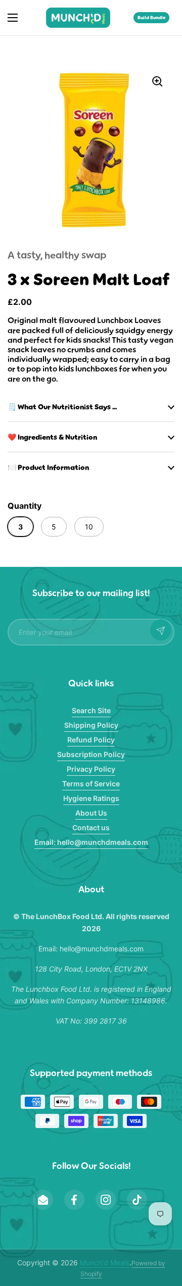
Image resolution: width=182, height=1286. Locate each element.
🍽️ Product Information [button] (48, 467)
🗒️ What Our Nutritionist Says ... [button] (62, 406)
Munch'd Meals (104, 1262)
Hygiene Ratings (91, 798)
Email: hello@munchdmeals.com (91, 842)
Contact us (91, 827)
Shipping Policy (91, 725)
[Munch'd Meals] (78, 18)
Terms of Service (91, 783)
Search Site (91, 710)
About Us (91, 813)
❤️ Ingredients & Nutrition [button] (52, 437)
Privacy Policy (91, 769)
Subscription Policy (91, 754)
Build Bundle (151, 17)
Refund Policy (91, 739)
